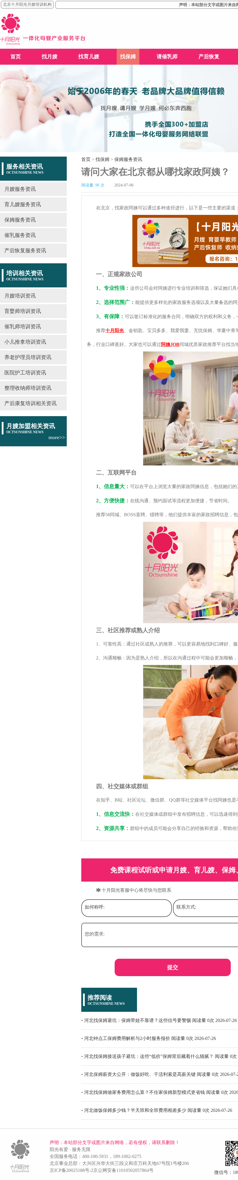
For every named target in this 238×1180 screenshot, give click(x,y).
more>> (56, 437)
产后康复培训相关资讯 (30, 403)
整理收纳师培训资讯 (27, 388)
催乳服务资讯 (20, 235)
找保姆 (128, 56)
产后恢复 (209, 56)
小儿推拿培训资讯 (25, 342)
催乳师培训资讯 (22, 326)
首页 (15, 56)
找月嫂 (49, 56)
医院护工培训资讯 (25, 373)
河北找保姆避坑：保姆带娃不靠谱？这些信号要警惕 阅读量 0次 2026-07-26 (160, 1020)
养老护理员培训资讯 (27, 357)
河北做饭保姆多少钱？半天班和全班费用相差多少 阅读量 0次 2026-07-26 (158, 1110)
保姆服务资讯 (20, 220)
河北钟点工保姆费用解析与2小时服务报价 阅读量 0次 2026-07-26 (150, 1038)
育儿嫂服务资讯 (22, 204)
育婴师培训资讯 (22, 311)
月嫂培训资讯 (20, 296)
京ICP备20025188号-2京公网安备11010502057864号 (102, 1170)
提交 (172, 967)
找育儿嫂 (88, 56)
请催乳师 (167, 56)
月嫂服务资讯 (20, 189)
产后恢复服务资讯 (25, 250)
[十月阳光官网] (42, 43)
